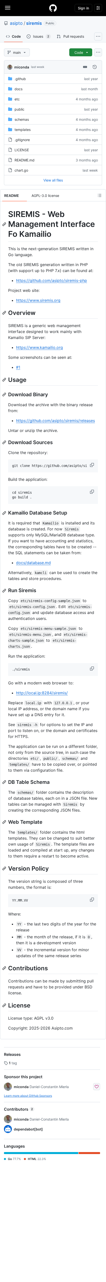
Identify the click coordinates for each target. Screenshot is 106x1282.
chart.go (21, 170)
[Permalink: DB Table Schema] (4, 782)
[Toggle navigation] (7, 7)
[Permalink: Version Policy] (4, 868)
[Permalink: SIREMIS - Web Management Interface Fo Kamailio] (4, 224)
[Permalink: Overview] (4, 312)
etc (17, 99)
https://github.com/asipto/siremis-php (51, 280)
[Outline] (99, 195)
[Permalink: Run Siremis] (4, 590)
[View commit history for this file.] (94, 66)
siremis (34, 23)
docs (18, 89)
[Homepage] (53, 8)
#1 (18, 367)
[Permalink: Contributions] (4, 968)
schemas (22, 119)
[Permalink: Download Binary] (4, 394)
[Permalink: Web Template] (4, 822)
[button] (92, 464)
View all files (53, 180)
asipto (16, 23)
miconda (21, 67)
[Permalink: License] (4, 1005)
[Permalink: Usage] (4, 379)
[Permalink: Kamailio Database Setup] (4, 513)
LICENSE (22, 150)
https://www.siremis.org (38, 300)
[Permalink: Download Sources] (4, 442)
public (19, 109)
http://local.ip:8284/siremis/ (42, 692)
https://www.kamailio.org (39, 347)
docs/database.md (33, 562)
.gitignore (22, 140)
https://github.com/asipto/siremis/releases (55, 420)
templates (23, 129)
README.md (25, 160)
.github (20, 79)
